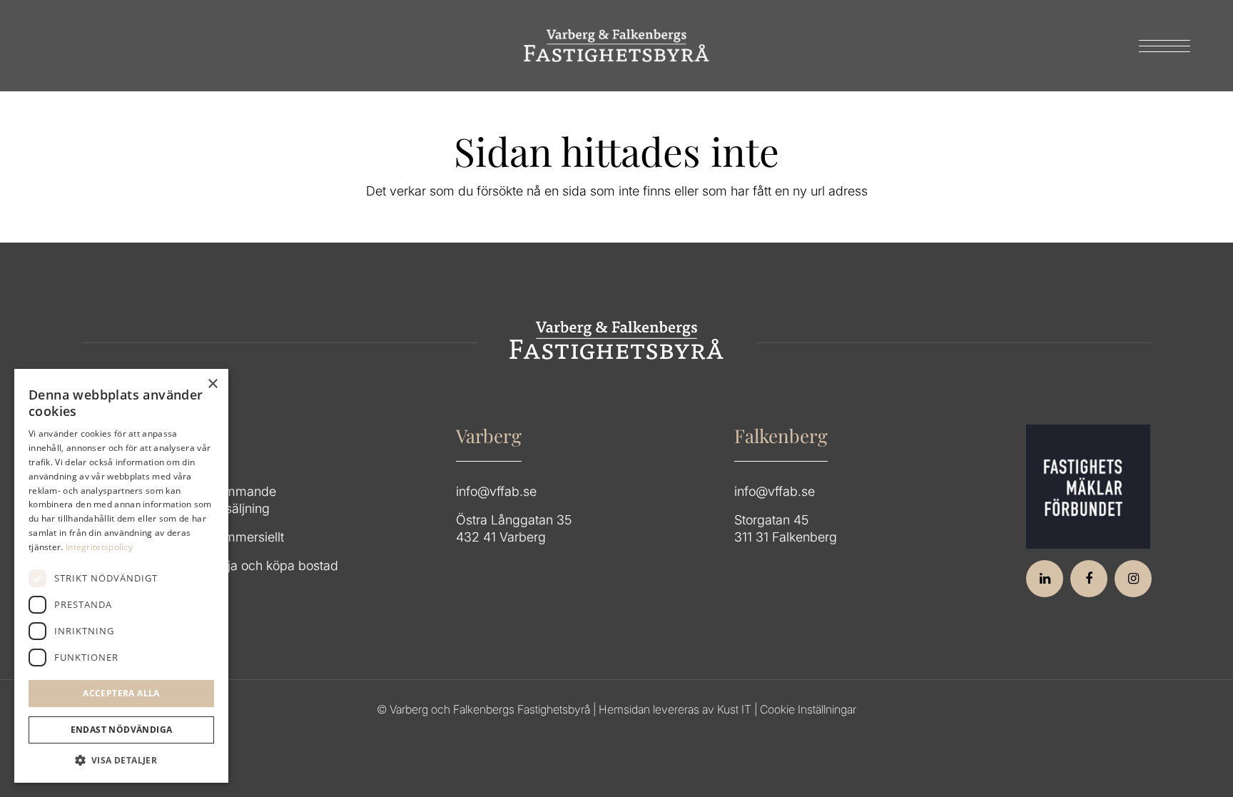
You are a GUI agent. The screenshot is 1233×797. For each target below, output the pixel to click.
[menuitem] (1160, 45)
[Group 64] (616, 45)
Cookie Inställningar (808, 709)
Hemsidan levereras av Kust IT (675, 709)
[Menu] (1160, 45)
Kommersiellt (247, 536)
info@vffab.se (496, 491)
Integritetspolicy (99, 547)
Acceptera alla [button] (121, 693)
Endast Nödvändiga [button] (122, 730)
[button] (121, 760)
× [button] (212, 384)
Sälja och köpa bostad (274, 565)
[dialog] (121, 576)
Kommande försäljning (243, 500)
